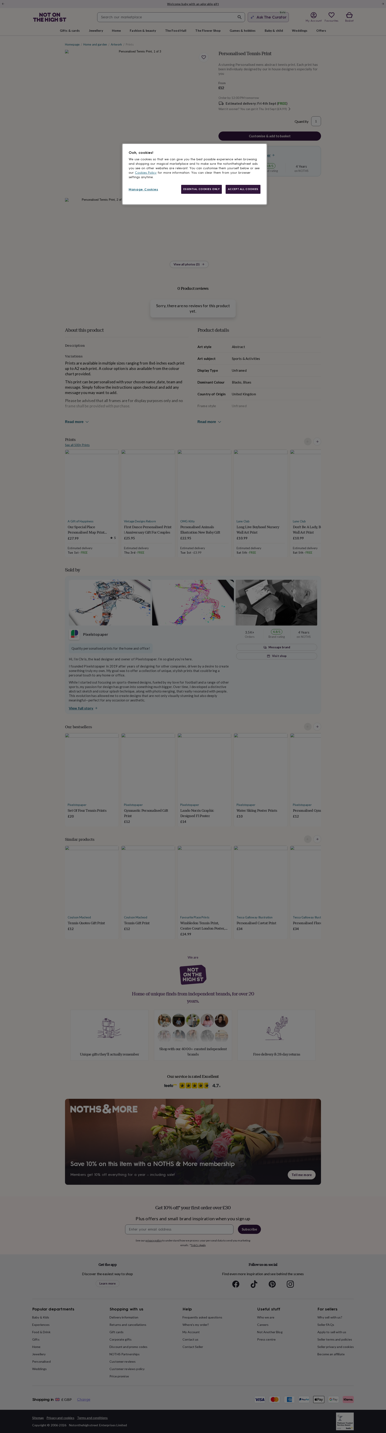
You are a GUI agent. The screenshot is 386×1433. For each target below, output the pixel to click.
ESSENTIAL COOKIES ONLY (201, 189)
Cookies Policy (146, 172)
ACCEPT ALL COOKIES (243, 189)
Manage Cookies (143, 189)
